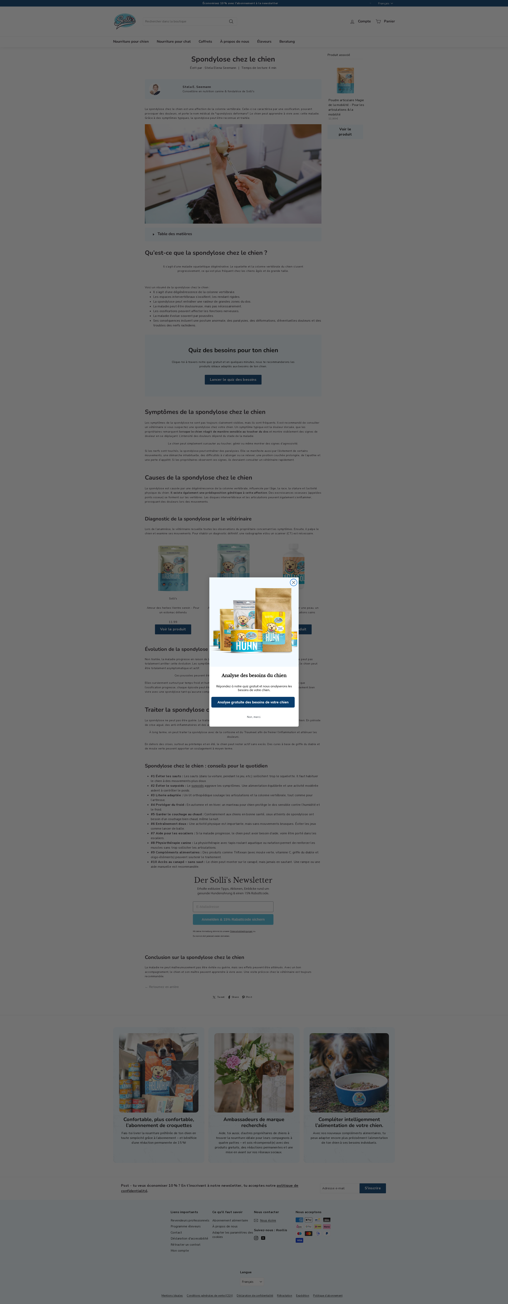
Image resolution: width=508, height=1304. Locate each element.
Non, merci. (254, 717)
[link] (254, 622)
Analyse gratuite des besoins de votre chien (253, 702)
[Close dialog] (293, 582)
